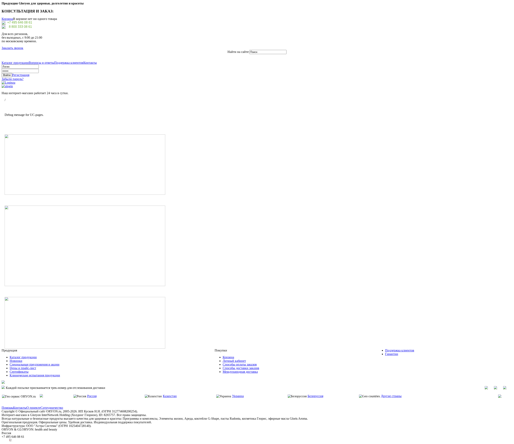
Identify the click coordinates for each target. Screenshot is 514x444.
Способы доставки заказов (241, 368)
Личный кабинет (234, 361)
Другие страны (391, 396)
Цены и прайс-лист (23, 368)
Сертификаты (19, 371)
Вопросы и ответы (41, 62)
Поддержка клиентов (68, 62)
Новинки (16, 361)
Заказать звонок (12, 48)
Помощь (7, 407)
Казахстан (170, 396)
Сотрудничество (52, 407)
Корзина (7, 19)
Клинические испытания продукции (35, 375)
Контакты (90, 62)
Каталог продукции (15, 62)
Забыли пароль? (12, 79)
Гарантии (391, 354)
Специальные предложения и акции (34, 364)
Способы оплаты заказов (240, 364)
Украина (238, 396)
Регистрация (20, 75)
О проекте (34, 407)
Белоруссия (315, 396)
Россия (92, 396)
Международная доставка (240, 371)
